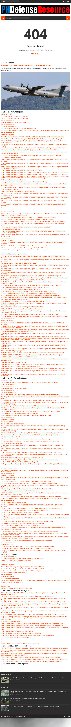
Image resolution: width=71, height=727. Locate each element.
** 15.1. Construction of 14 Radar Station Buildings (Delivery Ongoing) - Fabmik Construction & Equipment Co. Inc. (32, 623)
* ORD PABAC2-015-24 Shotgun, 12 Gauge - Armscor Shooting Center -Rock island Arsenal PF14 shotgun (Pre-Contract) (33, 364)
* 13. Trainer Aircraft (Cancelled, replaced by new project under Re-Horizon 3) (22, 457)
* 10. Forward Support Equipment (10, 229)
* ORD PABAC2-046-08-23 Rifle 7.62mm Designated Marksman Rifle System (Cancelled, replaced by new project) (31, 355)
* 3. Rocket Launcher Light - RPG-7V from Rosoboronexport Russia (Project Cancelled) (24, 248)
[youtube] (68, 1)
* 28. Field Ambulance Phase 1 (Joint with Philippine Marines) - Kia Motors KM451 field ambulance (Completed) (31, 295)
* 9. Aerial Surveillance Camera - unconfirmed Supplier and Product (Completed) (22, 525)
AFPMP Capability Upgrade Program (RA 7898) (13, 254)
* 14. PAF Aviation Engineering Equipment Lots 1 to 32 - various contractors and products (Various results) (29, 460)
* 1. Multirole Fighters (7, 421)
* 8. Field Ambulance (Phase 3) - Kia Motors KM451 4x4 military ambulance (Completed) (24, 250)
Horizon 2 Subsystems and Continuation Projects (14, 122)
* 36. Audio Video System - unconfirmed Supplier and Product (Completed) (21, 309)
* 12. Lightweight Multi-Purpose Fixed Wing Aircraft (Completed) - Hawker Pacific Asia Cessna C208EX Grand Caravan (32, 614)
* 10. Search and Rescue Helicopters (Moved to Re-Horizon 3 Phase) (19, 413)
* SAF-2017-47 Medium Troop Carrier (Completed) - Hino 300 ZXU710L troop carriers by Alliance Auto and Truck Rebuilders (34, 648)
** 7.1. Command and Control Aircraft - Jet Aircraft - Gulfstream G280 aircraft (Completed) (25, 439)
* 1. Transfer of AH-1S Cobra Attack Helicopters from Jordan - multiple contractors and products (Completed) (30, 394)
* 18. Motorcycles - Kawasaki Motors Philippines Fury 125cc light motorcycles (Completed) (25, 287)
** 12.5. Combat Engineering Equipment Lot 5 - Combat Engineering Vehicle (21, 170)
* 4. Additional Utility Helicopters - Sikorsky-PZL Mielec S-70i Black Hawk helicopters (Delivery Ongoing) (28, 400)
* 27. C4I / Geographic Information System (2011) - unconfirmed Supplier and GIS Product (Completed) (29, 293)
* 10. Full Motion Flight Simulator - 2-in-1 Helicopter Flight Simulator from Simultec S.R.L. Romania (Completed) (31, 496)
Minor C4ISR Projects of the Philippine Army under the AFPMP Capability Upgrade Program (34, 706)
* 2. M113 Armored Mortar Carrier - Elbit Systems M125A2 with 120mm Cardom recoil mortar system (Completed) (31, 139)
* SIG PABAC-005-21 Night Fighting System (13, 350)
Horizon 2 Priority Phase (7, 134)
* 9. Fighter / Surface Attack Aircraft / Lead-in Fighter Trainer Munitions (20, 491)
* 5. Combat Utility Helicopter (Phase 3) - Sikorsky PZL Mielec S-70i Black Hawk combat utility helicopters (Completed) (32, 433)
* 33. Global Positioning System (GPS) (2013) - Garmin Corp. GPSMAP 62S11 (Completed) (25, 301)
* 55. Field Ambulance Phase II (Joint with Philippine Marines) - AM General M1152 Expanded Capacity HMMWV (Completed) (34, 316)
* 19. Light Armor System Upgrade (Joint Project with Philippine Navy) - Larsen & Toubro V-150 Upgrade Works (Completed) (34, 464)
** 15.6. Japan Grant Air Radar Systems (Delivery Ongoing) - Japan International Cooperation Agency (28, 635)
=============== (6, 562)
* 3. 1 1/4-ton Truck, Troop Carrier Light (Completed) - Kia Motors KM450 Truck (22, 566)
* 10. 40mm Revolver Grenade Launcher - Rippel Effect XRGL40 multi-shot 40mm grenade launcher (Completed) (31, 155)
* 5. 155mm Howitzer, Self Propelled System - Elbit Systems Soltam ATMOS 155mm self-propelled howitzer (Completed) (33, 148)
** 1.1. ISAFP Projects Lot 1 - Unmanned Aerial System (16, 560)
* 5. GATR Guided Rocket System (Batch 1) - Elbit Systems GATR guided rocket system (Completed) (27, 546)
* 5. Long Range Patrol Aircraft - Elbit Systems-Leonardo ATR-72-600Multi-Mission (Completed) (26, 489)
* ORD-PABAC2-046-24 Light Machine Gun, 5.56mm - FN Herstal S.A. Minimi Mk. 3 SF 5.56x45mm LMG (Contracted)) (33, 368)
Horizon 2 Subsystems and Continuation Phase (13, 388)
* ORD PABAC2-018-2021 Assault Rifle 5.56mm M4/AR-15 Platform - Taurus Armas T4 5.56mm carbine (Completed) (32, 352)
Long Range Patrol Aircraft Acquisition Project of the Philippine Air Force (26, 65)
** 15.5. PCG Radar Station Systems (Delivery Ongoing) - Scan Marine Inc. (21, 633)
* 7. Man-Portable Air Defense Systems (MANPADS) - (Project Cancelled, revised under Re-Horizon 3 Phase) (30, 150)
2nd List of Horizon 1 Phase (8, 212)
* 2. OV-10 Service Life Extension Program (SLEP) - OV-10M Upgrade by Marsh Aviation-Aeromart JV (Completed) (31, 508)
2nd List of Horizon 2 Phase (8, 126)
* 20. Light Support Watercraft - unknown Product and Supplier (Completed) (21, 289)
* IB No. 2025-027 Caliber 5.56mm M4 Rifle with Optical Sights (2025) (20, 643)
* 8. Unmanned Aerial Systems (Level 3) (11, 443)
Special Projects (5, 586)
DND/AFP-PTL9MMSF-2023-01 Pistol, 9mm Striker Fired (16, 588)
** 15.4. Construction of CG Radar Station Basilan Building (17, 631)
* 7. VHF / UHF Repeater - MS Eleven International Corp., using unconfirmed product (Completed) (27, 521)
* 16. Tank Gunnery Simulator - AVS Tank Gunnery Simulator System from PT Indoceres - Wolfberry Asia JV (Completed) (33, 187)
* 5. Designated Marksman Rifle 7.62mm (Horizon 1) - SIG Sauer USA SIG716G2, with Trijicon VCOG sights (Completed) (33, 221)
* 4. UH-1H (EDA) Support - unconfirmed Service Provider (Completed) (20, 512)
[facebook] (64, 1)
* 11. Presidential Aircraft (8, 384)
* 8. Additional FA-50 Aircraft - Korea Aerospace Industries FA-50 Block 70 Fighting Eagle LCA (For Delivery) (30, 382)
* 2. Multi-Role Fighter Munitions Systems (12, 423)
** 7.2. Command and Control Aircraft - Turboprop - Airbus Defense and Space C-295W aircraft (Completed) (30, 441)
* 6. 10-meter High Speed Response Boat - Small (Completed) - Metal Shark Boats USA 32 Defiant (27, 596)
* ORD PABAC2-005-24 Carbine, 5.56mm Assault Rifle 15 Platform (19, 357)
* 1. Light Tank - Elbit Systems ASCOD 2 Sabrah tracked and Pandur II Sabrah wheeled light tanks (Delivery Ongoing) (32, 136)
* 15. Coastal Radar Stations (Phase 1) (11, 621)
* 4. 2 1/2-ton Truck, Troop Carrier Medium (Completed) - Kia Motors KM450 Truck (23, 569)
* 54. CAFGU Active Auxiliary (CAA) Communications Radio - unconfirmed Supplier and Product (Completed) (30, 314)
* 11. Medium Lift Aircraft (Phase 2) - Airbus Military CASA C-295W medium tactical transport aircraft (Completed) (31, 452)
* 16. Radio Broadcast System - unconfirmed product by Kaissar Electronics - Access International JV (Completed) (31, 285)
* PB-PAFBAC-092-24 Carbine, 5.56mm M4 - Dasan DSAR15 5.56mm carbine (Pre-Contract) (26, 548)
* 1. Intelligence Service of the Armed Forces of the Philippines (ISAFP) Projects (22, 558)
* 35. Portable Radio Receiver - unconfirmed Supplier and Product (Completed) (22, 306)
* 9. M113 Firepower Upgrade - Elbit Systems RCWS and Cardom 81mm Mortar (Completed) (25, 227)
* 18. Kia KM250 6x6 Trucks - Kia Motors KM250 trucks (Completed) (19, 462)
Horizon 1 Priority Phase (7, 240)
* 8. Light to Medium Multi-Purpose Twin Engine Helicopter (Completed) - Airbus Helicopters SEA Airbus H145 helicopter (33, 602)
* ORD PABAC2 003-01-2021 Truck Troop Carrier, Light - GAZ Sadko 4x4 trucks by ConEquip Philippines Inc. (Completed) (34, 348)
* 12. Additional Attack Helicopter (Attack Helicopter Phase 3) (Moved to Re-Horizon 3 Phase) (26, 415)
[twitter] (66, 1)
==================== (8, 120)
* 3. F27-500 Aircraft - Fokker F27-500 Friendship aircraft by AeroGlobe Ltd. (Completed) (25, 510)
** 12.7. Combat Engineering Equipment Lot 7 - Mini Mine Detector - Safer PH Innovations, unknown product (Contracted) (34, 174)
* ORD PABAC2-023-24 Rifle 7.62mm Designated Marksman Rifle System (20, 366)
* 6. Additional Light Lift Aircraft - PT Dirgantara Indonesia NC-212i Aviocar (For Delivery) (25, 406)
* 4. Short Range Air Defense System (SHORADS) (14, 116)
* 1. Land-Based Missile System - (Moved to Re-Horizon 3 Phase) (18, 128)
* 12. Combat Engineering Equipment (11, 157)
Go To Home (36, 54)
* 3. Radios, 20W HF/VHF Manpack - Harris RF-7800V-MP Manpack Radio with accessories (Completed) (28, 217)
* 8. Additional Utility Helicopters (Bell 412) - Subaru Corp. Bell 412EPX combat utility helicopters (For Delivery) (30, 411)
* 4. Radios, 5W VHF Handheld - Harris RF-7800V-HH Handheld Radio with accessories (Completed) (27, 219)
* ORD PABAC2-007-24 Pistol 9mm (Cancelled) (13, 362)
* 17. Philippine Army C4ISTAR (9, 189)
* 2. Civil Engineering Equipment (10, 578)
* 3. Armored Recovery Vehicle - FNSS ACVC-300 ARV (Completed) (19, 263)
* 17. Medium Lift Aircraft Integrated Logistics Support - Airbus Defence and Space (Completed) (26, 540)
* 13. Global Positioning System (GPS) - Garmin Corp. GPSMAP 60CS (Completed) (23, 279)
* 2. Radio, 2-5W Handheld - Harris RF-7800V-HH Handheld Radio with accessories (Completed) (26, 246)
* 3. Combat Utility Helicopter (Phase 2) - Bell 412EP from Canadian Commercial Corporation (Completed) (29, 483)
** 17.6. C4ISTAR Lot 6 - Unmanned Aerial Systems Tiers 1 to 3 (18, 191)
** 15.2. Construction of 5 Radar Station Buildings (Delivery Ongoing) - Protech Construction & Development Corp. (32, 625)
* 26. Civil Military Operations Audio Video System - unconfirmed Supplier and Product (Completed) (27, 291)
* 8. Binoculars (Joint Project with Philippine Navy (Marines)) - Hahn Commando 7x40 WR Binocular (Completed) (31, 275)
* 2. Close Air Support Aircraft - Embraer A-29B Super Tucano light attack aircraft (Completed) (26, 481)
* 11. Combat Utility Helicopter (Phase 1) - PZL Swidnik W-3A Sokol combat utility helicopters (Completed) (29, 531)
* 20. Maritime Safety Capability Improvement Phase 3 (15, 637)
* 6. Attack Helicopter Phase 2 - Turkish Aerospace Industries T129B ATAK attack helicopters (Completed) (29, 435)
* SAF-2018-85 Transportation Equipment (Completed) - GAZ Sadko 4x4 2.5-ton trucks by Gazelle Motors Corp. (31, 657)
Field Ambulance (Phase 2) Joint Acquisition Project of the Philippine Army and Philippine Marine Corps (37, 677)
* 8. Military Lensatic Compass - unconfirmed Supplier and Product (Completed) (22, 523)
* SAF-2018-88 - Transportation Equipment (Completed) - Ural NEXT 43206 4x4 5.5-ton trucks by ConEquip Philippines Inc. (34, 659)
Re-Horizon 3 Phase (6, 114)
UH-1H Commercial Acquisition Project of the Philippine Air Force (27, 698)
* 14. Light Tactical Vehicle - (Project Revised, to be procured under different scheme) (24, 182)
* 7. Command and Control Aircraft (10, 437)
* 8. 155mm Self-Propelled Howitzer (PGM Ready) (14, 118)
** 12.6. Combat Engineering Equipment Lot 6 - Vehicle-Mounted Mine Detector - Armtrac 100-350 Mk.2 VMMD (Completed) (34, 172)
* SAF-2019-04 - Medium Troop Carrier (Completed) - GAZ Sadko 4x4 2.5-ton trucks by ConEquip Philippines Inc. (31, 661)
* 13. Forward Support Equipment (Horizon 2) (13, 180)
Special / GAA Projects (7, 320)
